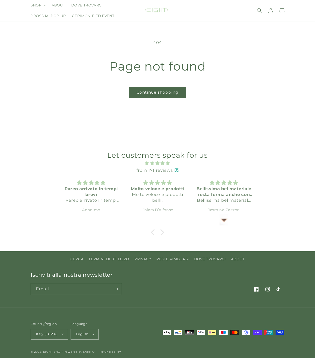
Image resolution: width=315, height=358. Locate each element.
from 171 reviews (155, 170)
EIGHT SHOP (53, 351)
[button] (38, 5)
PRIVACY (142, 259)
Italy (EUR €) (47, 334)
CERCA (76, 259)
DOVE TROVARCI (210, 259)
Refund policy (110, 351)
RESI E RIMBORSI (172, 259)
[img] (157, 163)
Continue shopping (158, 92)
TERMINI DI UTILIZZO (109, 259)
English (82, 334)
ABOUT (238, 259)
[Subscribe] (116, 289)
